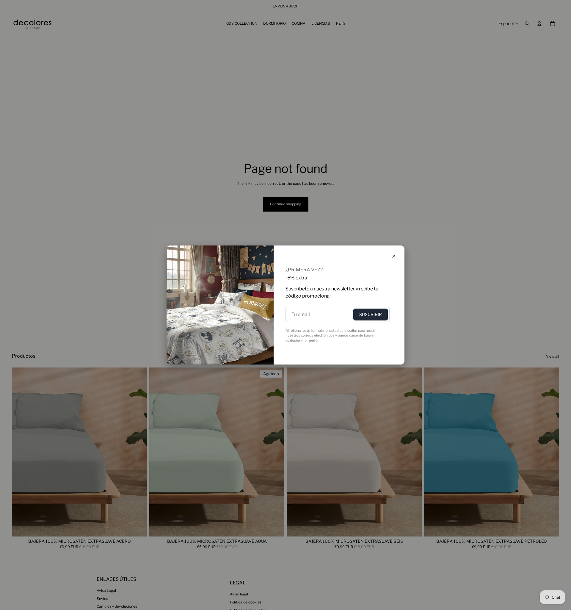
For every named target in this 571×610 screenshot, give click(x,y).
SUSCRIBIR (370, 314)
